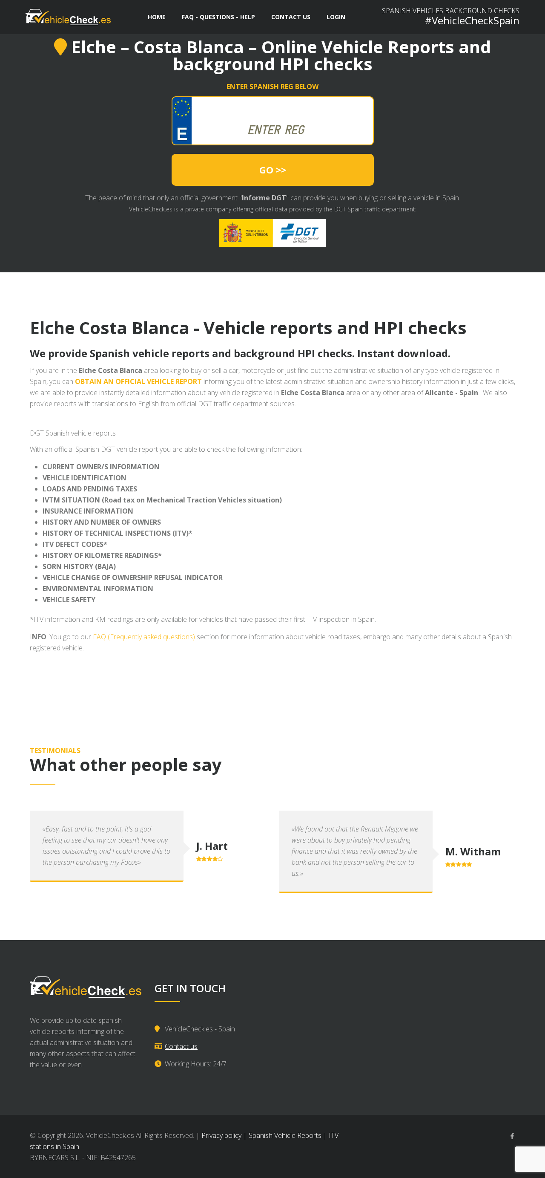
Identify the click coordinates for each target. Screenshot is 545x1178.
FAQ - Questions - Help (218, 17)
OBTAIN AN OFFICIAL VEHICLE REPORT (138, 381)
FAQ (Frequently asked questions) (144, 636)
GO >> (272, 169)
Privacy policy (221, 1135)
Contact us (290, 17)
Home (157, 17)
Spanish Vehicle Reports (285, 1135)
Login (336, 17)
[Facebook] (512, 1136)
